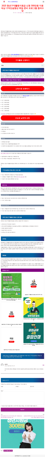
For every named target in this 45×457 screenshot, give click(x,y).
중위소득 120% (26, 95)
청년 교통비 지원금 (5, 153)
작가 (15, 12)
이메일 (17, 386)
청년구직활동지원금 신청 (8, 450)
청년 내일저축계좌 (15, 54)
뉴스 (23, 12)
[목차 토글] (42, 65)
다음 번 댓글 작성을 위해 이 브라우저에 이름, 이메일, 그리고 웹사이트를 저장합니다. (19, 405)
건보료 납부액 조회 (22, 118)
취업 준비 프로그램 (20, 176)
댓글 (2, 390)
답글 (43, 365)
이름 (2, 386)
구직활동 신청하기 (22, 60)
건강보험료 (3, 113)
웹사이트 (32, 386)
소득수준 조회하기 (22, 88)
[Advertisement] (22, 21)
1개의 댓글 (19, 12)
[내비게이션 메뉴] (43, 1)
